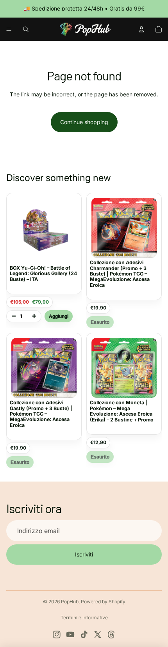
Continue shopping (84, 122)
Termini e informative (84, 617)
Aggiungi (58, 316)
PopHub (70, 601)
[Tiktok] (84, 634)
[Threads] (111, 634)
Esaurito (100, 322)
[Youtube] (70, 634)
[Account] (141, 29)
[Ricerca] (25, 29)
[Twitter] (97, 634)
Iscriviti (84, 554)
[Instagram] (56, 634)
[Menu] (9, 29)
